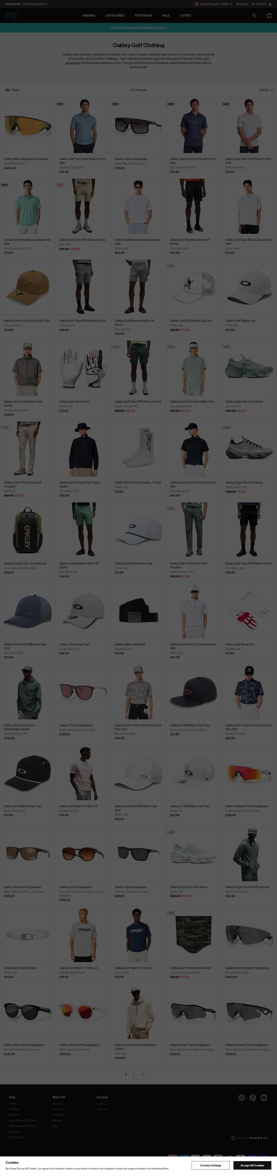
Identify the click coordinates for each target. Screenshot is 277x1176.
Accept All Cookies (252, 1165)
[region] (138, 1166)
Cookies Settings (210, 1165)
